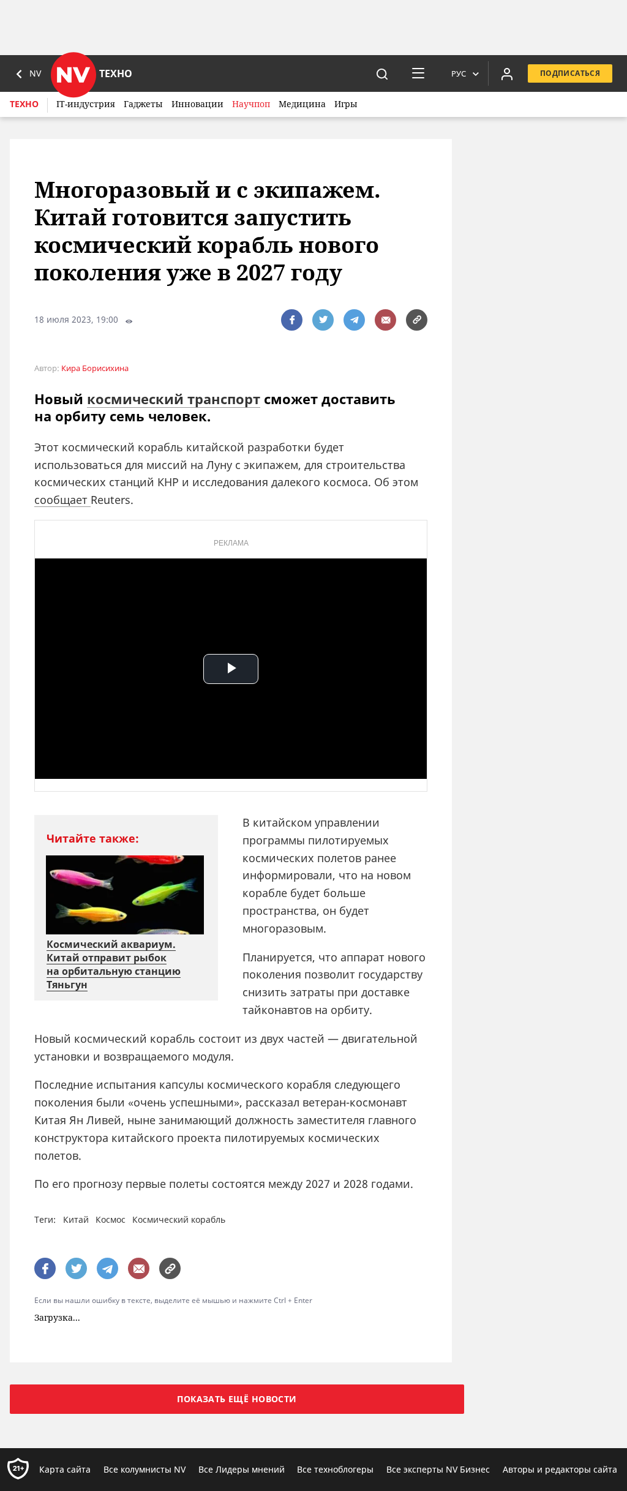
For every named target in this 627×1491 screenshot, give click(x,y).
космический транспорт (173, 398)
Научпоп (251, 104)
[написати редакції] (385, 320)
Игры (346, 104)
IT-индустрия (85, 104)
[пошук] (382, 73)
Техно (24, 104)
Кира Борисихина (95, 368)
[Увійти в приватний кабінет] (507, 73)
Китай (76, 1219)
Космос (111, 1219)
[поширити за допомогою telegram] (354, 320)
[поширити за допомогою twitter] (323, 320)
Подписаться (570, 73)
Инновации (197, 104)
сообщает (62, 499)
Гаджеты (143, 104)
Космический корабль (178, 1219)
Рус (458, 73)
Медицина (302, 104)
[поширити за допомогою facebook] (291, 320)
